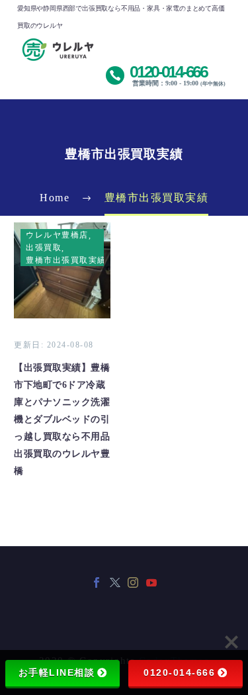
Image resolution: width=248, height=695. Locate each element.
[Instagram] (133, 582)
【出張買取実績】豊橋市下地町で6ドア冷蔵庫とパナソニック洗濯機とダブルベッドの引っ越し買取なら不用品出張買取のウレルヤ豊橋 (62, 419)
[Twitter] (115, 582)
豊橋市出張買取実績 (66, 260)
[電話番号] (167, 72)
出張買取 (44, 247)
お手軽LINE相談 (57, 672)
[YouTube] (151, 582)
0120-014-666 (179, 672)
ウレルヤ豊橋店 (57, 235)
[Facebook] (96, 582)
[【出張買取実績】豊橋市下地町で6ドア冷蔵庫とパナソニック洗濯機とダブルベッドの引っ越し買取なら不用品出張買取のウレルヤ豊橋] (62, 270)
